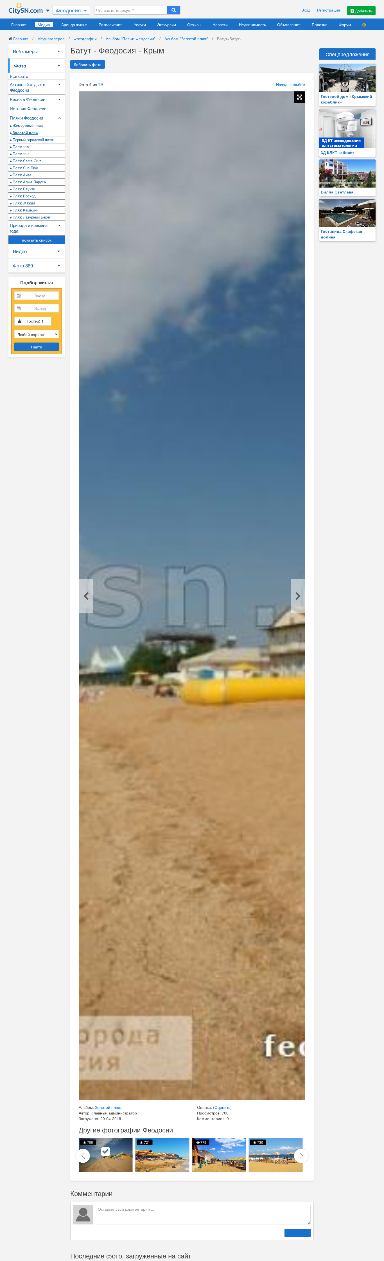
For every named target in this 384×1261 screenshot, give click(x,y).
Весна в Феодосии (27, 99)
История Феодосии (28, 108)
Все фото (19, 76)
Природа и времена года (29, 228)
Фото (20, 65)
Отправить (297, 1233)
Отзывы (194, 24)
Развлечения (111, 24)
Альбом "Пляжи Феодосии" (130, 38)
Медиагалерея (51, 38)
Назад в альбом (290, 84)
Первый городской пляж (33, 139)
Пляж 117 (20, 153)
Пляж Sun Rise (25, 167)
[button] (301, 1156)
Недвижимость (252, 24)
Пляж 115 (20, 146)
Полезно (319, 24)
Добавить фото (87, 64)
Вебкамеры (25, 51)
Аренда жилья (74, 24)
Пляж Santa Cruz (26, 160)
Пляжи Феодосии (26, 118)
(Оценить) (222, 1107)
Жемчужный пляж (27, 125)
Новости (220, 24)
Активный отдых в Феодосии (27, 87)
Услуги (140, 24)
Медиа (44, 24)
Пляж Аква (21, 174)
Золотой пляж (25, 132)
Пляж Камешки (25, 210)
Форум (345, 24)
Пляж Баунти (23, 189)
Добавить (363, 10)
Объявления (289, 24)
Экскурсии (166, 24)
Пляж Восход (24, 196)
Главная (18, 24)
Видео (20, 251)
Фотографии (85, 38)
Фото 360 (23, 265)
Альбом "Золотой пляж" (186, 38)
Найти (36, 347)
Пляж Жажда (23, 203)
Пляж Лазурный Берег (31, 217)
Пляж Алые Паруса (29, 181)
